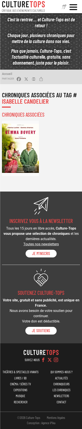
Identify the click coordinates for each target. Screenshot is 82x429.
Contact (61, 402)
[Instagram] (56, 360)
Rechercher (20, 402)
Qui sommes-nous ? (61, 372)
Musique (20, 396)
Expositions (20, 390)
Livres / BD (20, 378)
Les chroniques (61, 390)
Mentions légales (56, 418)
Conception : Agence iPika (41, 423)
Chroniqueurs (61, 384)
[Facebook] (43, 360)
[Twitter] (49, 360)
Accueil (7, 74)
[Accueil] (23, 6)
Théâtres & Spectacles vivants (20, 372)
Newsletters (61, 396)
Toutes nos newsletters (41, 244)
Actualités (61, 378)
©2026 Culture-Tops (28, 418)
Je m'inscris (41, 253)
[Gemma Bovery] (20, 148)
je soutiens (41, 330)
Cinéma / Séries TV (20, 384)
